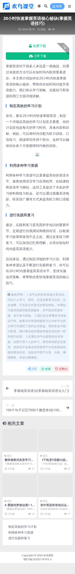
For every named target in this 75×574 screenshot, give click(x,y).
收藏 (48, 368)
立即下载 (40, 56)
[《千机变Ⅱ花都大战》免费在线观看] (55, 440)
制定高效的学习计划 (22, 526)
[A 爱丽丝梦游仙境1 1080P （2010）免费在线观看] (19, 485)
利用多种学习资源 (20, 532)
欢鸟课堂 (48, 555)
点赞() (63, 368)
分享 (34, 368)
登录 (59, 6)
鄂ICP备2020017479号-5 (37, 559)
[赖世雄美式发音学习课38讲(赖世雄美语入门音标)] (19, 440)
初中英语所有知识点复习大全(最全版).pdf (55, 506)
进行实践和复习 (19, 538)
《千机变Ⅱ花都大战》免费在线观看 (54, 461)
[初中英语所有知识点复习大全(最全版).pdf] (55, 485)
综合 (43, 29)
